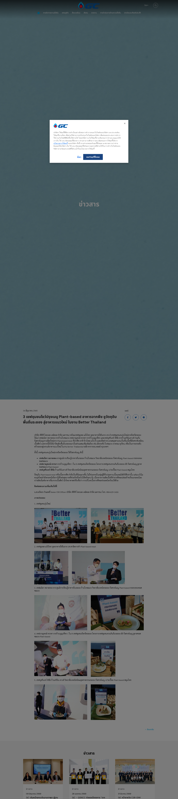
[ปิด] (125, 123)
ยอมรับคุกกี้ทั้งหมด (93, 157)
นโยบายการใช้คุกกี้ (61, 143)
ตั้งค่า (79, 157)
